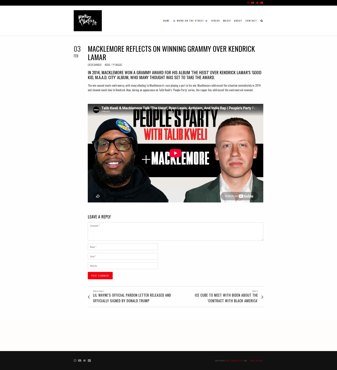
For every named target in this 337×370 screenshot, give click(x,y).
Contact (251, 20)
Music (227, 20)
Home (166, 20)
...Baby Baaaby (255, 360)
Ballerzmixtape (235, 360)
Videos (215, 20)
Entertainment (95, 64)
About (238, 20)
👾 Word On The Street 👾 (190, 20)
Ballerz (119, 64)
